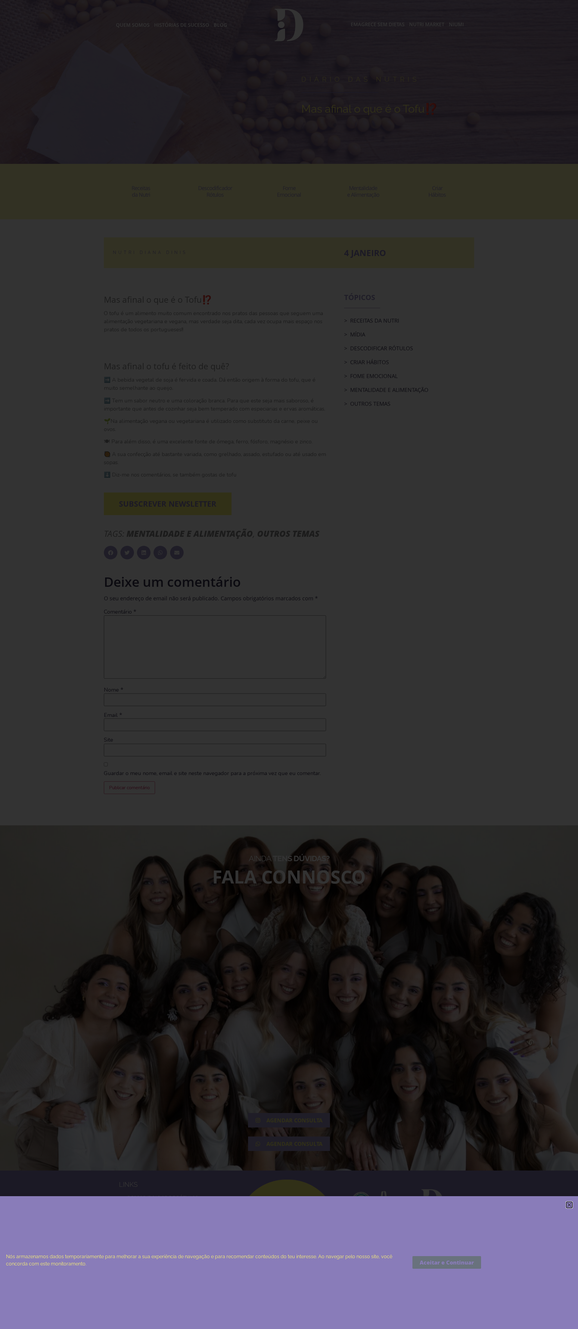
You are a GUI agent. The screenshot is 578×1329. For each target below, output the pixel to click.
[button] (569, 1205)
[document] (289, 664)
